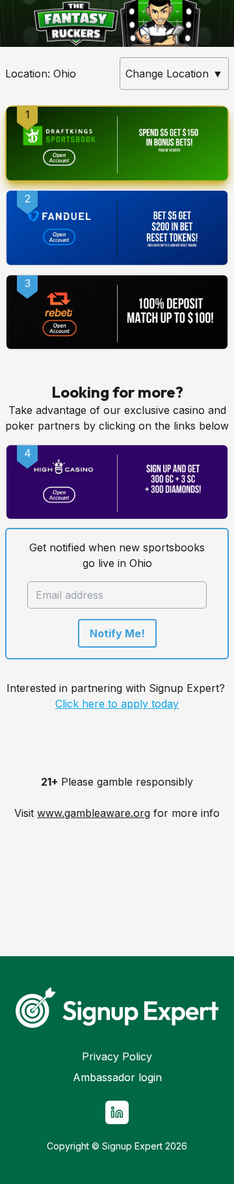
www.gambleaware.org (93, 812)
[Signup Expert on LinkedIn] (117, 1112)
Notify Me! (117, 633)
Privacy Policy (117, 1056)
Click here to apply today (117, 703)
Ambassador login (117, 1077)
